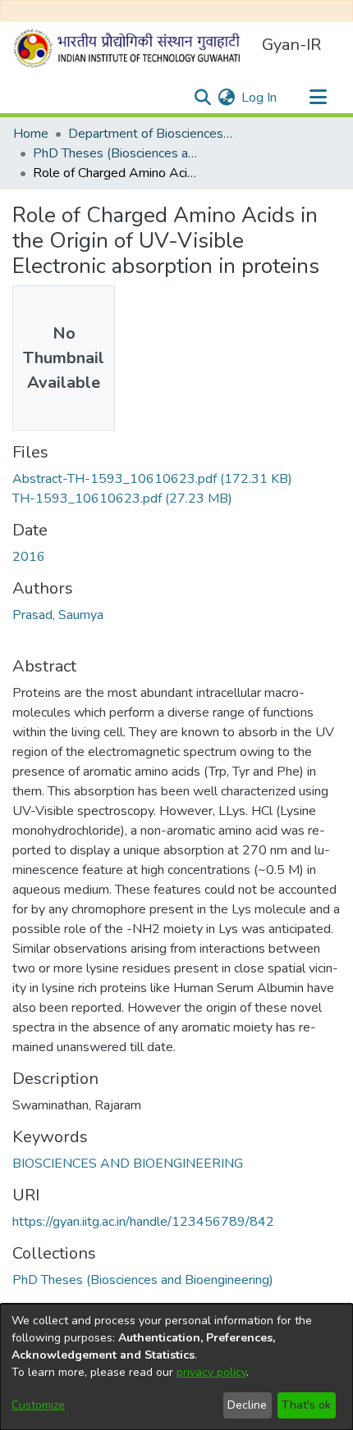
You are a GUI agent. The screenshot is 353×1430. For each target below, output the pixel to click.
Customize (38, 1405)
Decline (247, 1405)
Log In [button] (259, 98)
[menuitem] (226, 97)
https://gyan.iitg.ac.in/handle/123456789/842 (143, 1222)
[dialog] (176, 1367)
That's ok (306, 1405)
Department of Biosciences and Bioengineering (150, 134)
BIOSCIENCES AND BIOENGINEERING (127, 1163)
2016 (28, 557)
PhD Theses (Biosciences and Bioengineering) (115, 153)
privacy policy (211, 1372)
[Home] (130, 48)
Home (30, 134)
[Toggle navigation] (318, 97)
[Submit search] (202, 97)
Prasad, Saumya (57, 615)
